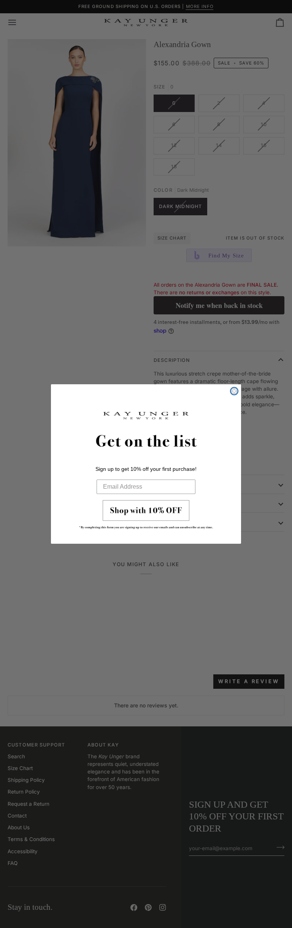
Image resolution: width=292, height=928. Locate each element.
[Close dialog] (234, 391)
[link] (146, 517)
